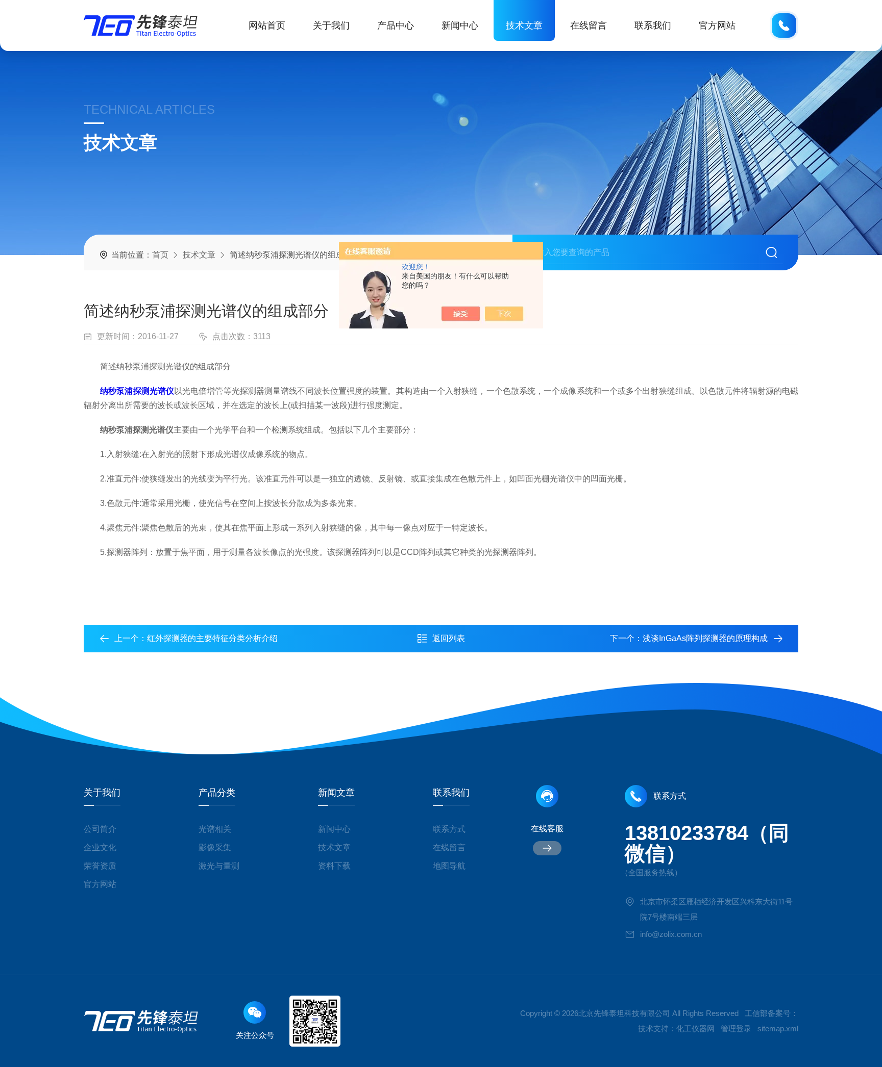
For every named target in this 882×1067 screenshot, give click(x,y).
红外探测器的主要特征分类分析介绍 (212, 638)
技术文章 (524, 25)
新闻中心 (460, 25)
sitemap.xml (777, 1028)
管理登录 (736, 1028)
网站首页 (267, 25)
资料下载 (334, 865)
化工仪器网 (695, 1028)
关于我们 (331, 25)
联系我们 (652, 25)
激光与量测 (219, 865)
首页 (160, 254)
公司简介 (100, 829)
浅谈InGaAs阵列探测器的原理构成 (705, 638)
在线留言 (588, 25)
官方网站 (717, 25)
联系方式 (449, 829)
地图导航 (449, 865)
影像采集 (215, 847)
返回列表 (448, 638)
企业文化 (100, 847)
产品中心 (395, 25)
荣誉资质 (100, 865)
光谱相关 (215, 829)
